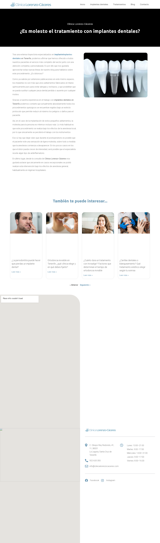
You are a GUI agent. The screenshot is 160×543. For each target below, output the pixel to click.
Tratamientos (119, 4)
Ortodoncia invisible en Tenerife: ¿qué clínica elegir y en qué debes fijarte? (62, 263)
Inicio (82, 4)
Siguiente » (85, 285)
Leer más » (16, 272)
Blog (133, 4)
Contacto (144, 4)
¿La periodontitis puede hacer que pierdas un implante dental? (26, 263)
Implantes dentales (99, 4)
